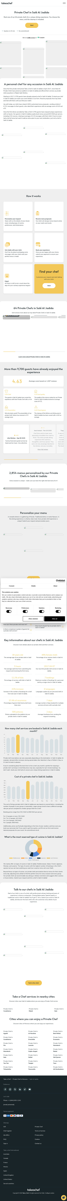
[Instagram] (10, 1089)
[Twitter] (15, 1089)
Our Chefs (41, 1193)
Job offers (6, 1135)
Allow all (54, 619)
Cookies (37, 1139)
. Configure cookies (49, 1193)
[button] (16, 317)
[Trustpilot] (33, 37)
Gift (4, 1127)
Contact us (38, 1143)
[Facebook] (5, 1089)
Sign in (5, 1143)
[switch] (25, 611)
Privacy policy (39, 1135)
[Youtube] (29, 1089)
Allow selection (33, 619)
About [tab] (55, 586)
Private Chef (39, 1127)
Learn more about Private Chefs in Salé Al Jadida (34, 357)
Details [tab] (33, 586)
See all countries (8, 1184)
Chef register (7, 1131)
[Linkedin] (20, 1089)
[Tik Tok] (25, 1089)
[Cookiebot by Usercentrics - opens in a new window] (57, 581)
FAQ (4, 1139)
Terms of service (40, 1131)
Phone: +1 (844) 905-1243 (12, 1100)
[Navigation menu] (64, 2)
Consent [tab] (11, 586)
